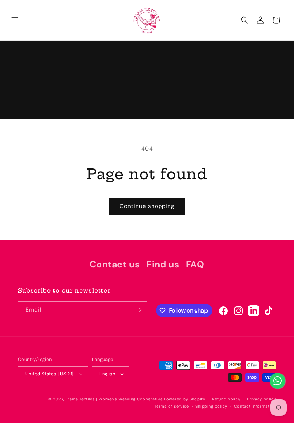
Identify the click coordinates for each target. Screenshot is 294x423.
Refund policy (226, 398)
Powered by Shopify (184, 398)
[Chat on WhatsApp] (277, 381)
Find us (163, 264)
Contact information (255, 406)
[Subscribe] (139, 309)
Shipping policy (211, 406)
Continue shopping (147, 206)
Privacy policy (261, 398)
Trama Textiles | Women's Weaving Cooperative (114, 398)
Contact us (114, 264)
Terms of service (172, 406)
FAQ (195, 264)
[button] (15, 20)
